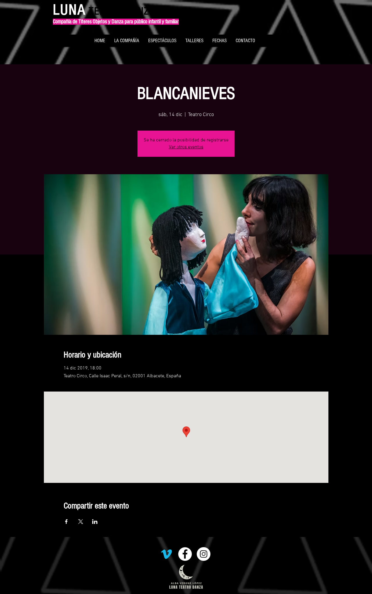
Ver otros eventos (186, 147)
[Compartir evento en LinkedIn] (95, 521)
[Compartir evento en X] (80, 521)
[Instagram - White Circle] (203, 554)
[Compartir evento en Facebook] (66, 521)
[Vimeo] (166, 554)
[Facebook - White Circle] (185, 554)
